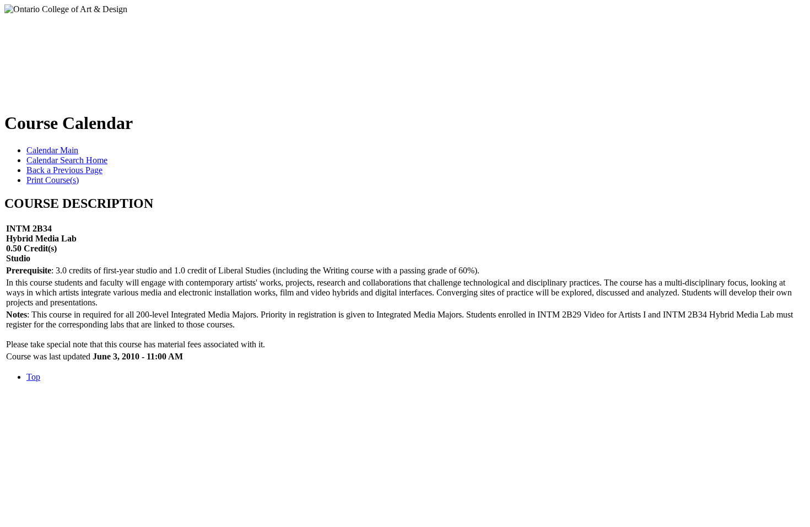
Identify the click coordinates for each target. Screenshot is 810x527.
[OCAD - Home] (114, 54)
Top (33, 376)
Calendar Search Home (66, 160)
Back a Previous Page (64, 170)
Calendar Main (52, 150)
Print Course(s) (52, 180)
